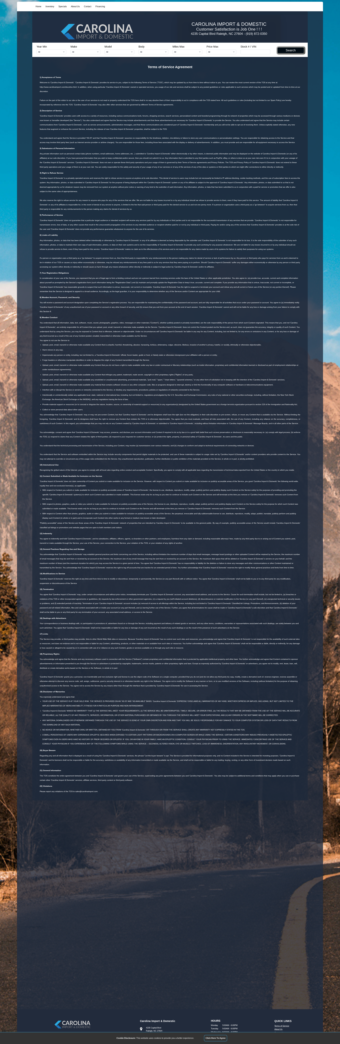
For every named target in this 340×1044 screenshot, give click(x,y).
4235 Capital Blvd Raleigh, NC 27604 (217, 33)
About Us (75, 6)
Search (291, 50)
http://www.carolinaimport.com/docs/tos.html (58, 87)
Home (38, 6)
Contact (87, 6)
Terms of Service (281, 1026)
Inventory (50, 6)
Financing (100, 6)
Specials (62, 6)
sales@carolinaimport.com (86, 791)
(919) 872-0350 (256, 33)
